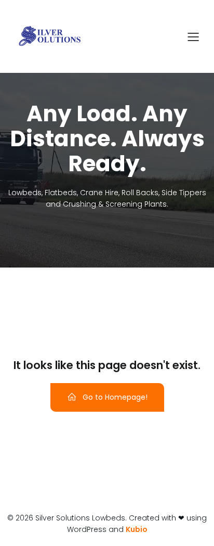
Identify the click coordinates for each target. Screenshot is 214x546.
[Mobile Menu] (193, 36)
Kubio (137, 529)
